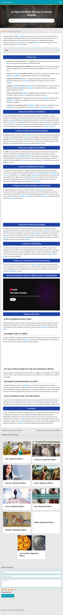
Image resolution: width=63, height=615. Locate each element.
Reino (39, 143)
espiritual (8, 83)
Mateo (29, 135)
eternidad (24, 120)
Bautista (42, 173)
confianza (9, 107)
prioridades (9, 100)
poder (48, 124)
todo (36, 250)
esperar (30, 88)
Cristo (12, 139)
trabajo (23, 86)
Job (4, 154)
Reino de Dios (36, 181)
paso (33, 264)
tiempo (12, 198)
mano (8, 175)
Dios (21, 68)
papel (4, 329)
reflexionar (47, 98)
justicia (25, 179)
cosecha (25, 141)
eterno (28, 239)
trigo (42, 66)
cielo (33, 235)
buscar (23, 160)
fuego (55, 175)
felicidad (5, 237)
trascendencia (30, 105)
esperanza (13, 271)
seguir (50, 254)
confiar (45, 196)
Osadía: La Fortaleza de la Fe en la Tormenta (12, 430)
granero (35, 175)
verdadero (17, 75)
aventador (53, 173)
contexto (16, 86)
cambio (21, 126)
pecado (34, 177)
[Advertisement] (31, 211)
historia (26, 385)
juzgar (22, 196)
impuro (24, 78)
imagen (16, 73)
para (41, 73)
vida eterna (43, 107)
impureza (25, 339)
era (18, 175)
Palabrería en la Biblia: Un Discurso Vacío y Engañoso (49, 430)
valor (9, 75)
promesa (33, 107)
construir (5, 256)
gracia (52, 126)
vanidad (24, 93)
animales (44, 327)
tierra (46, 231)
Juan (37, 173)
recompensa (31, 86)
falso (21, 90)
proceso (25, 80)
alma (28, 156)
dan (19, 42)
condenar (29, 196)
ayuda (20, 423)
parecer (33, 36)
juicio (7, 70)
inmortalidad (21, 156)
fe (8, 271)
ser (49, 78)
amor (46, 126)
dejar (23, 419)
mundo (36, 233)
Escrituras (37, 42)
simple (22, 36)
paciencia (41, 190)
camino (40, 264)
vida (21, 44)
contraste (12, 122)
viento (8, 63)
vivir (4, 267)
